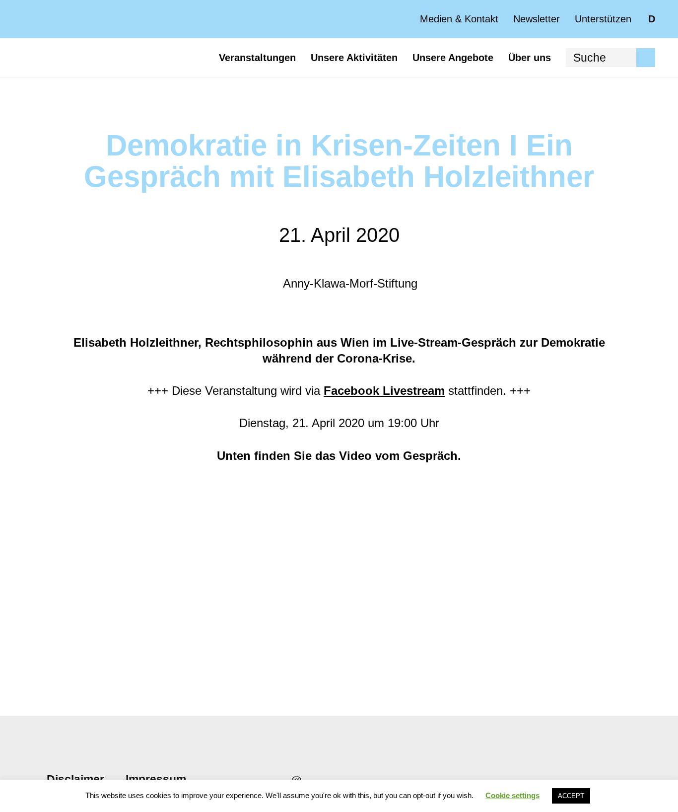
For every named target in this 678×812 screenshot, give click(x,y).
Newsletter (536, 18)
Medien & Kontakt (459, 18)
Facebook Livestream (384, 390)
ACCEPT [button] (571, 796)
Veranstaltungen (257, 57)
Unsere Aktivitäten (354, 57)
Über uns (529, 57)
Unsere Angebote (452, 57)
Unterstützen (603, 18)
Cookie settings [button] (512, 795)
